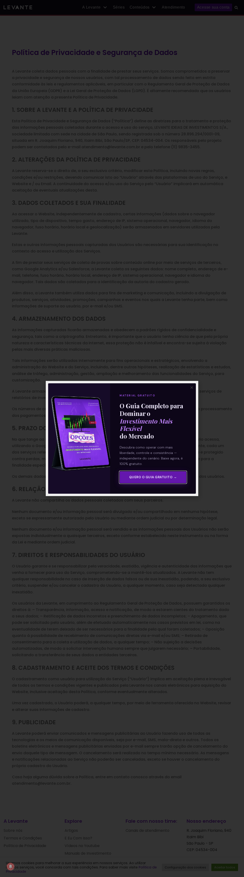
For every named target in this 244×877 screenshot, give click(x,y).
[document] (122, 438)
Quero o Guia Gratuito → (153, 477)
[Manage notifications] (10, 866)
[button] (191, 387)
